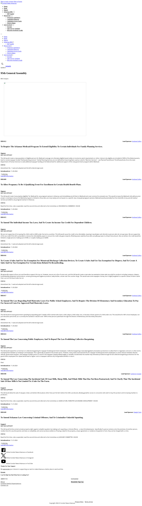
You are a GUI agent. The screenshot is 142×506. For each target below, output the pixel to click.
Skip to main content (7, 1)
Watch (6, 10)
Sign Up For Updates (13, 29)
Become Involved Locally (15, 30)
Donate (9, 27)
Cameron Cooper (136, 374)
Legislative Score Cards (14, 21)
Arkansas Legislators (13, 18)
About (3, 482)
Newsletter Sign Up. (77, 482)
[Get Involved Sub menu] (13, 25)
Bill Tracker (10, 14)
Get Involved (8, 25)
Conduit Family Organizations (11, 483)
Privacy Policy (79, 502)
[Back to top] (136, 501)
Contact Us (4, 485)
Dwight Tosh (137, 412)
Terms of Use (89, 502)
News (5, 6)
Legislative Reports (13, 19)
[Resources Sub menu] (11, 16)
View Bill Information (7, 176)
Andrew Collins (136, 141)
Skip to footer (18, 1)
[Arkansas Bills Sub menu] (14, 12)
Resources (7, 16)
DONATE (8, 66)
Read (5, 8)
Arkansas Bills (8, 12)
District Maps (11, 23)
